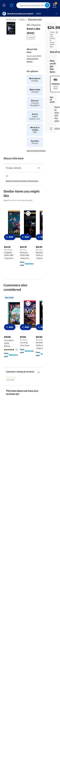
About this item (13, 158)
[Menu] (4, 5)
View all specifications (36, 150)
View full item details (32, 60)
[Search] (47, 5)
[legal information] (57, 32)
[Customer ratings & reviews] (38, 371)
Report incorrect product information (22, 181)
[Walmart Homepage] (11, 5)
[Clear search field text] (42, 5)
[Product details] (38, 168)
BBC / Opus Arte (33, 25)
